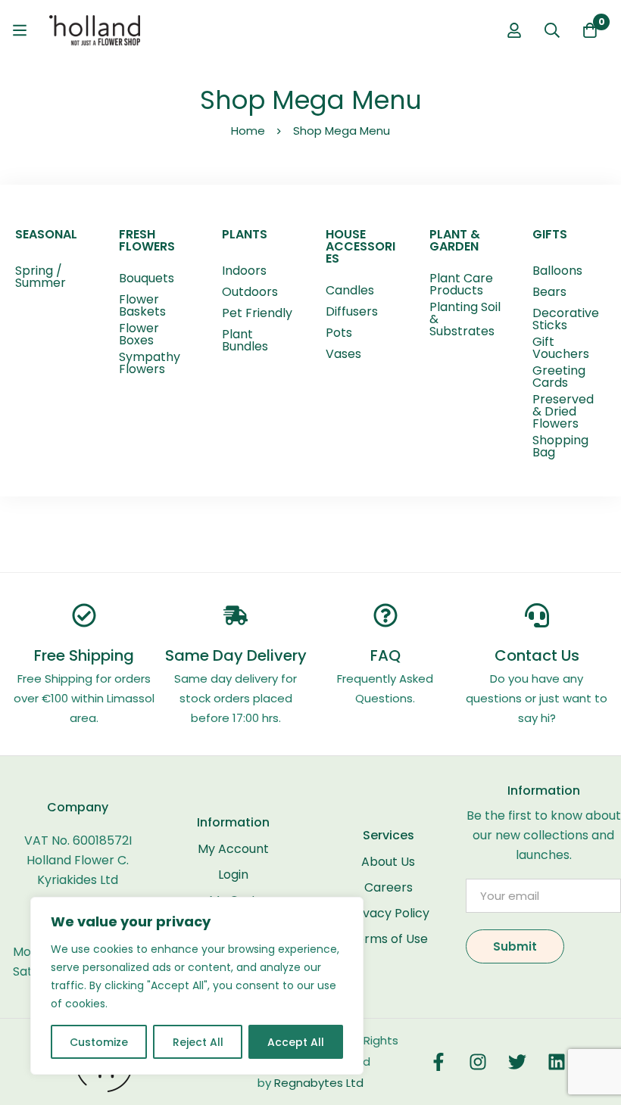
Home (248, 131)
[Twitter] (517, 1062)
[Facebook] (438, 1062)
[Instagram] (478, 1062)
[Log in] (514, 30)
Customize (99, 1042)
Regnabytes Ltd (319, 1083)
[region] (197, 986)
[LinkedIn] (557, 1062)
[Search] (552, 30)
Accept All (295, 1042)
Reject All (198, 1042)
